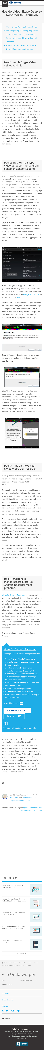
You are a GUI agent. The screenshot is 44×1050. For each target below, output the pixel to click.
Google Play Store (31, 294)
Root (3, 981)
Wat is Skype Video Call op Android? (21, 27)
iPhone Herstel (7, 985)
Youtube (15, 1011)
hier (18, 297)
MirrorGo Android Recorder (13, 595)
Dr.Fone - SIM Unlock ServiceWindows (21, 703)
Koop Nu (11, 716)
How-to (8, 963)
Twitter (9, 1011)
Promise (30, 1034)
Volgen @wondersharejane (20, 801)
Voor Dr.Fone (9, 1031)
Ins (19, 1011)
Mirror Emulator (26, 981)
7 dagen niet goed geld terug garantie (20, 728)
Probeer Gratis (14, 710)
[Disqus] (22, 843)
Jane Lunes (14, 798)
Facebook (3, 1011)
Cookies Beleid (34, 1031)
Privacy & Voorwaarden (18, 1034)
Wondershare (20, 1029)
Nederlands (9, 1019)
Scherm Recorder (29, 798)
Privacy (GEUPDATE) (21, 1031)
